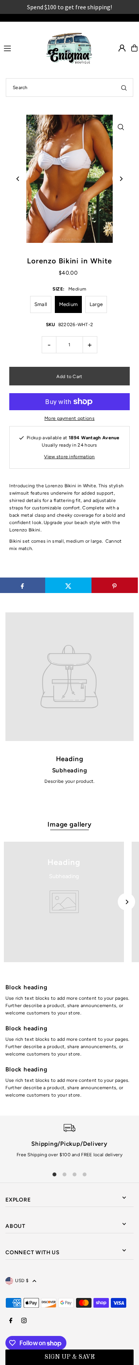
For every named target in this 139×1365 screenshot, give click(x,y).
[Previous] (18, 178)
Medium (68, 304)
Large (96, 304)
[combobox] (69, 87)
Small (40, 304)
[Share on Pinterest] (115, 585)
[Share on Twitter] (68, 585)
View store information (69, 456)
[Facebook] (10, 1321)
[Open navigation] (20, 47)
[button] (69, 1357)
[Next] (121, 178)
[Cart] (134, 48)
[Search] (124, 87)
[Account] (122, 48)
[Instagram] (24, 1321)
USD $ (22, 1280)
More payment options (69, 418)
